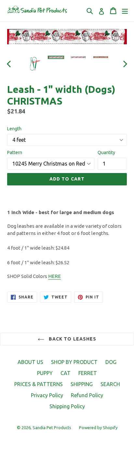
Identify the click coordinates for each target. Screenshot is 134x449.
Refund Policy (87, 395)
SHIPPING (82, 384)
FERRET (87, 373)
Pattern (14, 152)
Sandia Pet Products (52, 427)
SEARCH (110, 384)
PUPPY (45, 373)
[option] (33, 64)
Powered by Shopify (98, 427)
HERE (54, 276)
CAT (65, 373)
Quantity (106, 152)
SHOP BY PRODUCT (74, 362)
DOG (110, 362)
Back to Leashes (72, 338)
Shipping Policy (67, 406)
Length (14, 128)
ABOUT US (30, 362)
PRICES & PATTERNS (38, 384)
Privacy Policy (47, 395)
